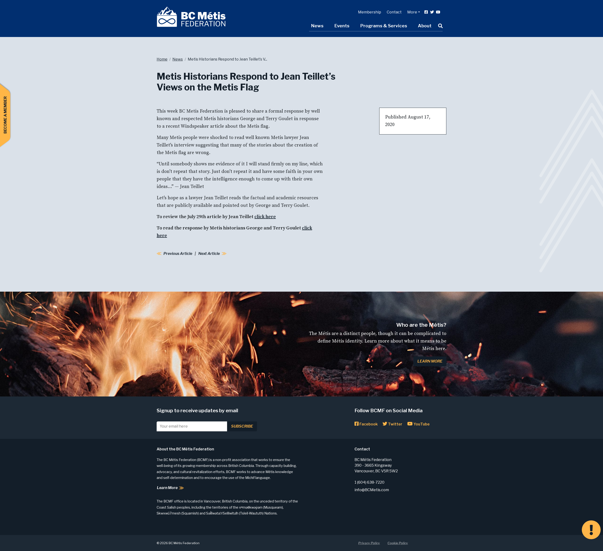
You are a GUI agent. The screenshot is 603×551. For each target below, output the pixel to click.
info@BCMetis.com (371, 490)
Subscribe (242, 426)
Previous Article (177, 253)
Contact (394, 12)
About (425, 26)
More (412, 12)
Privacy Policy (369, 543)
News (317, 26)
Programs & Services (383, 26)
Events (341, 26)
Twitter (394, 424)
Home (162, 59)
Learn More (429, 361)
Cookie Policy (397, 543)
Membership (369, 12)
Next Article (209, 253)
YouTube (421, 424)
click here (265, 217)
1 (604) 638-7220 (369, 482)
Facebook (368, 424)
